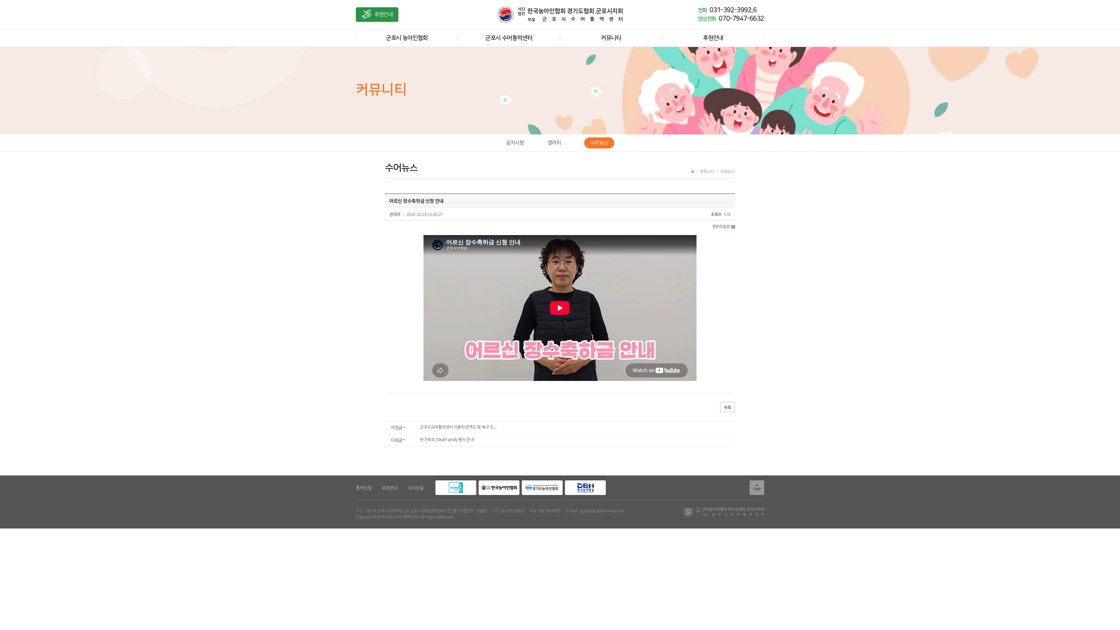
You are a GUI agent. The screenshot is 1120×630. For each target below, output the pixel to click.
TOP (757, 487)
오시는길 (416, 488)
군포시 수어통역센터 (508, 38)
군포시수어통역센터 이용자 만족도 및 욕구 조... (458, 427)
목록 (727, 407)
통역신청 (364, 488)
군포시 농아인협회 (407, 38)
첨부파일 (721, 226)
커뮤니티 (611, 38)
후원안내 (383, 15)
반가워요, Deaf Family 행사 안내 (447, 439)
